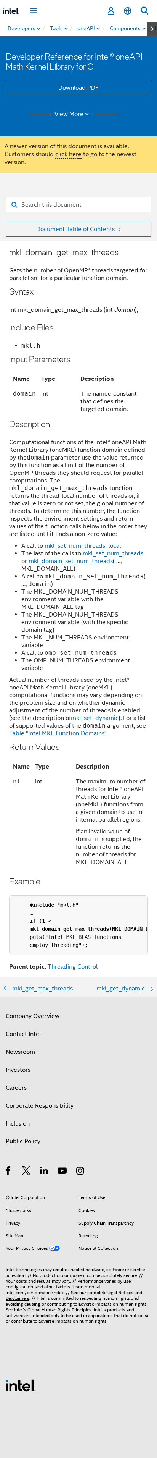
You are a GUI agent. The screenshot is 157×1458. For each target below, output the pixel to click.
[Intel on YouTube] (63, 1172)
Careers (16, 1088)
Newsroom (20, 1052)
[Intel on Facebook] (8, 1172)
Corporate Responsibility (40, 1106)
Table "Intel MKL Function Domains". (58, 733)
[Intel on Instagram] (81, 1172)
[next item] (152, 29)
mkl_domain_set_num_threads (71, 561)
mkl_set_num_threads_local (83, 546)
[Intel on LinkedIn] (44, 1172)
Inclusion (18, 1124)
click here (68, 154)
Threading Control (73, 967)
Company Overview (32, 1016)
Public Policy (23, 1141)
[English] (127, 10)
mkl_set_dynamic (95, 718)
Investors (18, 1070)
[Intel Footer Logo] (21, 1385)
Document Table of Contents (75, 229)
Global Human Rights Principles (59, 1309)
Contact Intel (23, 1034)
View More (68, 114)
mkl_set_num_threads (113, 553)
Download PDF (78, 88)
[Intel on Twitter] (26, 1172)
